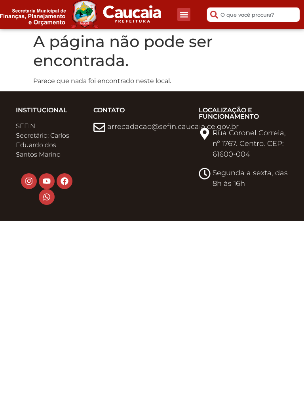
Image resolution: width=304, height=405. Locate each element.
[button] (183, 14)
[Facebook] (64, 181)
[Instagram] (29, 181)
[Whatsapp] (47, 197)
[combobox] (253, 14)
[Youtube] (47, 181)
